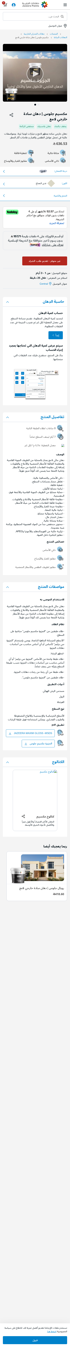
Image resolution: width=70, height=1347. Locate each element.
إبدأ (57, 335)
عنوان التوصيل (55, 25)
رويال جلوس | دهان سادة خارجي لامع (41, 888)
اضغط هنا (52, 1331)
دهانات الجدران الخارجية (34, 34)
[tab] (35, 302)
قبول (35, 1340)
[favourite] (5, 115)
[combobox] (35, 16)
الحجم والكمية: (60, 196)
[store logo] (35, 5)
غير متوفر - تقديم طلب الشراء (44, 261)
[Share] (11, 115)
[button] (60, 73)
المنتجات (54, 34)
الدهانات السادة (60, 37)
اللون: (64, 183)
